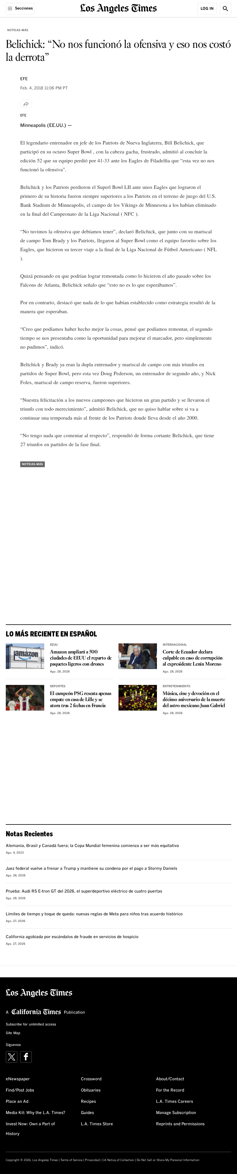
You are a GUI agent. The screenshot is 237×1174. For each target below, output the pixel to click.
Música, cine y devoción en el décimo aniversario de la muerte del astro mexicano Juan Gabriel (194, 699)
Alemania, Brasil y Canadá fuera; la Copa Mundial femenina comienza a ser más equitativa (92, 846)
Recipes (88, 1102)
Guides (87, 1113)
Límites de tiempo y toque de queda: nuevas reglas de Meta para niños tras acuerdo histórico (94, 914)
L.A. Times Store (97, 1124)
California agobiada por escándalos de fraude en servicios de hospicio (72, 937)
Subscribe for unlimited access (31, 1024)
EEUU (54, 644)
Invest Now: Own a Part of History (30, 1129)
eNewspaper (18, 1079)
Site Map (13, 1033)
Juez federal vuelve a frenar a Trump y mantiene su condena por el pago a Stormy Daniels (91, 869)
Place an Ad (17, 1102)
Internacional (175, 644)
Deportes (58, 686)
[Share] (26, 104)
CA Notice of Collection (118, 1160)
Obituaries (91, 1090)
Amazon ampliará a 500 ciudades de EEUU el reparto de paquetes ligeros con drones (81, 658)
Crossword (91, 1079)
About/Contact (170, 1079)
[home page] (118, 7)
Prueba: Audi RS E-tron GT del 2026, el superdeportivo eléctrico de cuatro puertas (84, 891)
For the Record (170, 1090)
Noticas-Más (17, 30)
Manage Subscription (176, 1113)
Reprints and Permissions (180, 1124)
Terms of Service (71, 1160)
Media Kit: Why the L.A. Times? (35, 1113)
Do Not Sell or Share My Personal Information (168, 1160)
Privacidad (92, 1160)
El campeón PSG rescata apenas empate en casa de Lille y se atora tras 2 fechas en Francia (80, 699)
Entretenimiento (176, 686)
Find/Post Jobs (20, 1090)
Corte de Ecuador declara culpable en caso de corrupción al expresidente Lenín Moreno (193, 658)
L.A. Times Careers (174, 1102)
